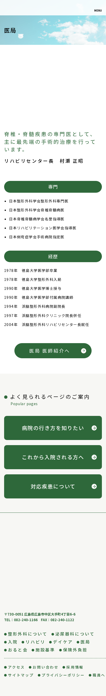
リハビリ (35, 642)
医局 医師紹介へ (49, 350)
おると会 (18, 650)
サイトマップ (21, 675)
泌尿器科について (75, 634)
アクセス (16, 667)
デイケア (63, 642)
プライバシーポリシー (63, 675)
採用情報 (75, 667)
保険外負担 (75, 650)
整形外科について (28, 634)
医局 (85, 642)
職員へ (99, 675)
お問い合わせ (46, 667)
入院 (13, 642)
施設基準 (45, 650)
